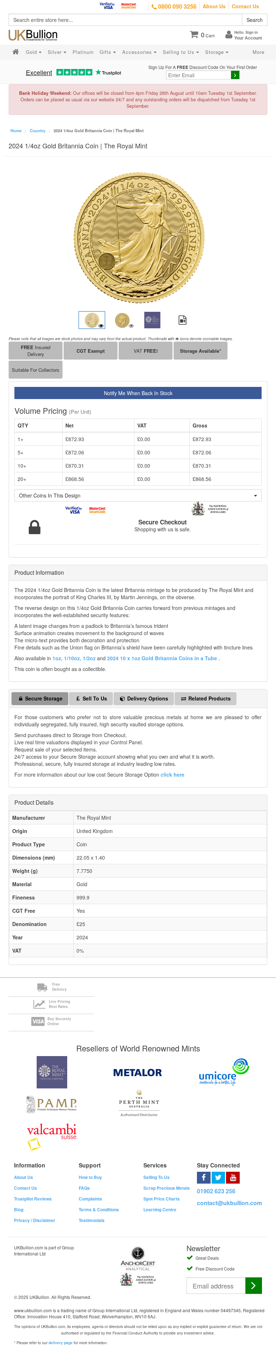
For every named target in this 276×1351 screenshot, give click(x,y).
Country (37, 130)
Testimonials (92, 1220)
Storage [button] (215, 51)
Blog (18, 1209)
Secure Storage (43, 698)
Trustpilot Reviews (33, 1198)
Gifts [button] (106, 51)
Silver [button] (56, 51)
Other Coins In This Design (49, 495)
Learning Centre (159, 1209)
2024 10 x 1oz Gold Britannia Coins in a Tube (162, 658)
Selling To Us (156, 1177)
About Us (214, 6)
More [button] (258, 51)
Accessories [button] (138, 51)
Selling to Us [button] (179, 51)
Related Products (209, 698)
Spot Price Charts (161, 1198)
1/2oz (90, 658)
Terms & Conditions (99, 1209)
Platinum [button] (83, 51)
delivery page (61, 1342)
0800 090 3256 (177, 6)
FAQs (84, 1188)
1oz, (57, 658)
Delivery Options (147, 698)
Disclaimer (44, 1220)
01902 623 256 (216, 1191)
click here (172, 774)
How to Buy (90, 1177)
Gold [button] (32, 51)
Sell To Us (94, 698)
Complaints (90, 1198)
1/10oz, (72, 658)
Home (16, 130)
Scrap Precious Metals (166, 1188)
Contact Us (245, 6)
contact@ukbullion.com (229, 1203)
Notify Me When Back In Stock (138, 393)
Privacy (22, 1220)
